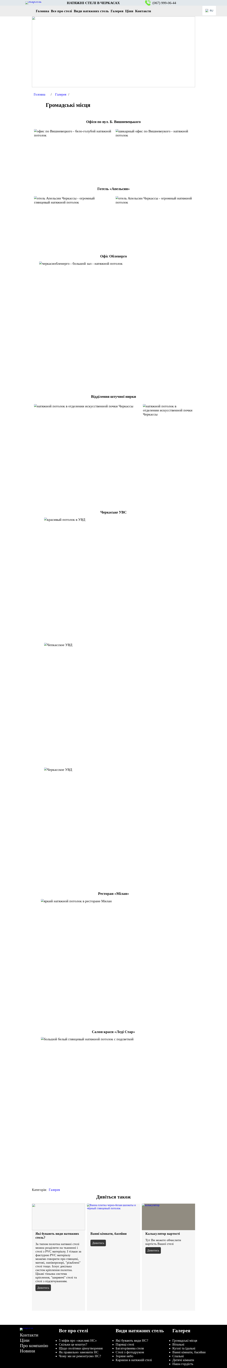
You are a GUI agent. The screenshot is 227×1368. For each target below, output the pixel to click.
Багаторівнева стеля (130, 1348)
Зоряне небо (124, 1356)
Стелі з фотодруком (130, 1352)
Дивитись (43, 1287)
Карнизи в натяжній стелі (134, 1360)
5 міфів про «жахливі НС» (78, 1340)
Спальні (178, 1356)
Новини (27, 1350)
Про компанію (34, 1345)
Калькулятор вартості (162, 1233)
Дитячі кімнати (183, 1360)
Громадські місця (184, 1340)
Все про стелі (73, 1330)
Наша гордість (182, 1364)
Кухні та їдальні (183, 1348)
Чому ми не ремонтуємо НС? (80, 1356)
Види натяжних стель (140, 1330)
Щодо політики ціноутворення (81, 1348)
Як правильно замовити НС (79, 1352)
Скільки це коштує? (73, 1344)
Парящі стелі (125, 1344)
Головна (39, 94)
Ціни (24, 1340)
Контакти (29, 1335)
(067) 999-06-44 (164, 3)
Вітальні (178, 1344)
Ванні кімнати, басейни (108, 1233)
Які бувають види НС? (132, 1340)
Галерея (60, 94)
